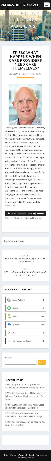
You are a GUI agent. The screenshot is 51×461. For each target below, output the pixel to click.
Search (8, 357)
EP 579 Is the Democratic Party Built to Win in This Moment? (25, 258)
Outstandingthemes (25, 457)
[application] (25, 213)
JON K (16, 74)
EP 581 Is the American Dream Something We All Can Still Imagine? (25, 272)
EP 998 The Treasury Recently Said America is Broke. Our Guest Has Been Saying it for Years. (25, 396)
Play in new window (23, 218)
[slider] (40, 213)
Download (38, 218)
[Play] (8, 213)
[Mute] (34, 213)
